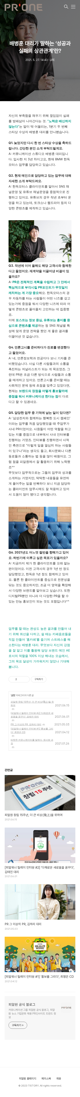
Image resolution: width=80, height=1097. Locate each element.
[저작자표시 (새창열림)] (48, 679)
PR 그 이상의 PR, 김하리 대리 (26, 724)
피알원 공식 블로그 (22, 1004)
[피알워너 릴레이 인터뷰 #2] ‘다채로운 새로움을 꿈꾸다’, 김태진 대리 (32, 715)
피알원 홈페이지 (27, 1078)
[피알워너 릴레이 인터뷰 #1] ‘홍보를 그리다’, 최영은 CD (32, 730)
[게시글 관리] (25, 679)
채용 (58, 1078)
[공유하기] (20, 679)
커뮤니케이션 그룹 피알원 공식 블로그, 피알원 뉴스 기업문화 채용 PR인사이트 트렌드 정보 (32, 1013)
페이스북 (46, 1078)
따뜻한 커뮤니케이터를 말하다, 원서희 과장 (32, 741)
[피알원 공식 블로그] (34, 7)
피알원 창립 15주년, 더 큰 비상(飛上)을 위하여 (32, 703)
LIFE (13, 695)
